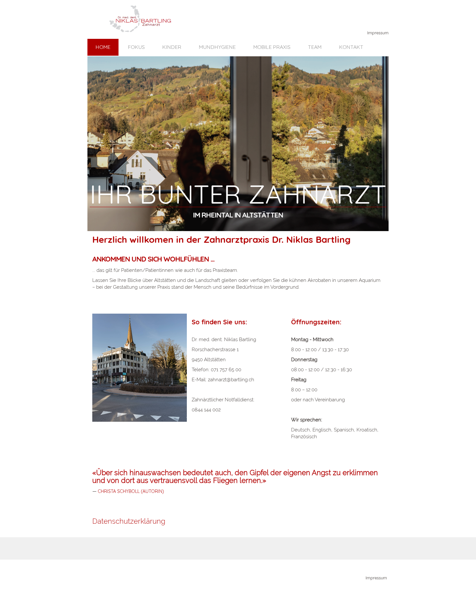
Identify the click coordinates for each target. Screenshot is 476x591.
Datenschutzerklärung (128, 521)
